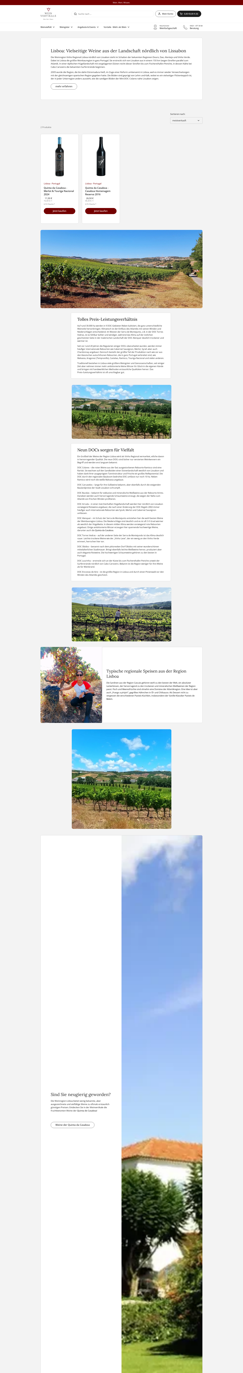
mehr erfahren (63, 86)
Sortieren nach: (177, 114)
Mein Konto (167, 13)
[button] (189, 14)
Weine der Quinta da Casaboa (72, 1125)
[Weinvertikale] (48, 14)
